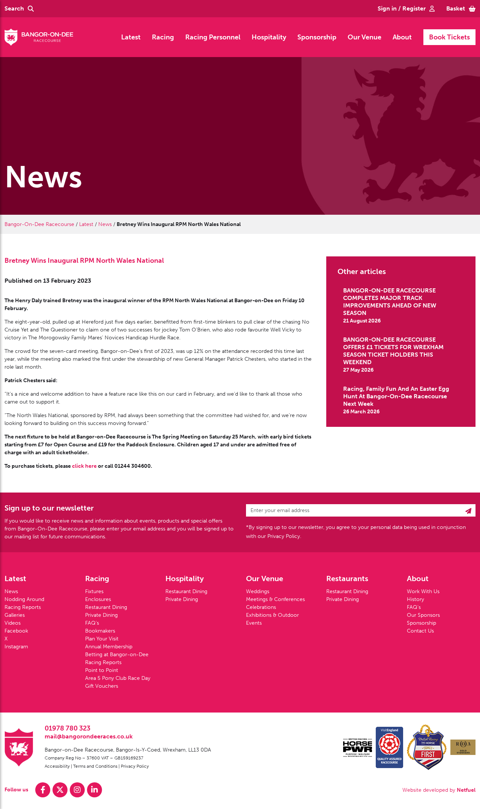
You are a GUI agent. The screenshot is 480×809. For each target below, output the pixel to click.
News (105, 224)
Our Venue (364, 37)
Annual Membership (108, 646)
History (415, 599)
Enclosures (98, 599)
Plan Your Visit (101, 639)
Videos (12, 623)
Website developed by (439, 790)
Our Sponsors (423, 615)
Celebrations (261, 607)
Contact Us (420, 631)
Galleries (14, 615)
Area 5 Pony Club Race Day (117, 678)
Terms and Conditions (95, 766)
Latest (131, 37)
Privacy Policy (135, 766)
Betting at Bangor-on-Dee (116, 654)
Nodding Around (24, 599)
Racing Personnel (212, 37)
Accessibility (57, 766)
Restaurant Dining (106, 607)
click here (84, 466)
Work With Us (423, 591)
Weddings (257, 591)
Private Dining (101, 615)
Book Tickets (449, 37)
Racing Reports (22, 607)
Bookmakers (100, 631)
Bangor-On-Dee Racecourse (39, 224)
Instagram (16, 646)
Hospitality (269, 37)
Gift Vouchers (101, 686)
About (402, 37)
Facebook (16, 631)
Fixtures (94, 591)
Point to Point (101, 670)
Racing (163, 37)
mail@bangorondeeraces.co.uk (89, 736)
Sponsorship (316, 37)
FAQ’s (92, 623)
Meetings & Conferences (275, 599)
